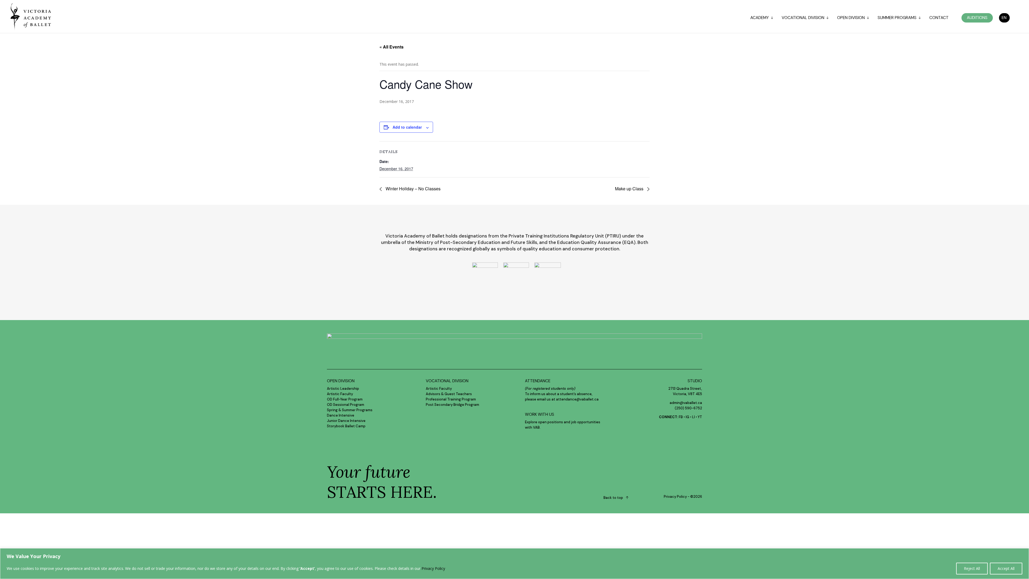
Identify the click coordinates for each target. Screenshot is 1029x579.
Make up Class (629, 188)
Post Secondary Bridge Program (452, 404)
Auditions (977, 17)
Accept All (1006, 568)
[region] (514, 563)
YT (700, 417)
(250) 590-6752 (688, 408)
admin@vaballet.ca (686, 402)
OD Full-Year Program (345, 399)
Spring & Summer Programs (349, 410)
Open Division (851, 18)
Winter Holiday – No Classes (413, 188)
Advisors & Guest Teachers (449, 394)
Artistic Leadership (343, 388)
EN (1004, 17)
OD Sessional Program (345, 404)
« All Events (391, 47)
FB (681, 417)
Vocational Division (803, 18)
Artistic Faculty (340, 394)
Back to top (613, 497)
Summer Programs (897, 18)
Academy (759, 18)
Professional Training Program (451, 399)
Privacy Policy (433, 568)
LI (693, 417)
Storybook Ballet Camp (346, 426)
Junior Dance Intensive (346, 420)
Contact (939, 18)
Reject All (972, 568)
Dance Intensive (340, 415)
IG (687, 417)
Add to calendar (407, 127)
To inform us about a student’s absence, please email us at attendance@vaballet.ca (562, 394)
